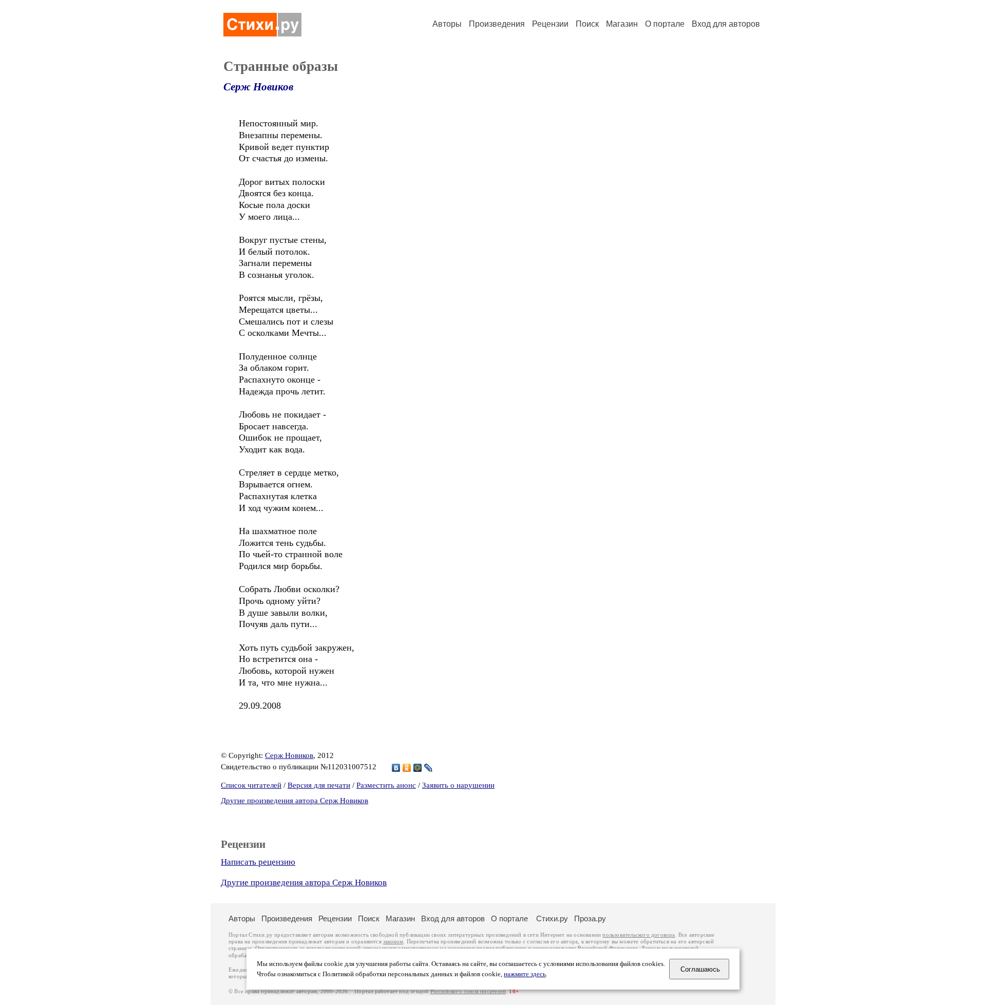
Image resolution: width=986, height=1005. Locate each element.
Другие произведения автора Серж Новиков (294, 801)
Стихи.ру (552, 918)
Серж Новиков (258, 87)
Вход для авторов (726, 24)
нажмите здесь (525, 974)
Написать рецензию (258, 862)
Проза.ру (590, 918)
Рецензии (550, 24)
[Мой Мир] (417, 767)
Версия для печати (319, 785)
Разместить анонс (386, 785)
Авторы (447, 24)
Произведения (497, 24)
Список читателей (251, 785)
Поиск (587, 24)
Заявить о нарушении (458, 785)
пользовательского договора (638, 935)
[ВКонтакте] (396, 767)
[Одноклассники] (407, 767)
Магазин (622, 24)
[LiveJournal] (428, 767)
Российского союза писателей (468, 991)
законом (393, 941)
